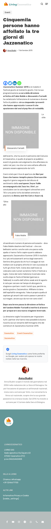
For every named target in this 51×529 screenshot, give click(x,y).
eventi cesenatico (24, 333)
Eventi (7, 12)
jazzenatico (9, 338)
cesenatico (9, 333)
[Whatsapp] (19, 83)
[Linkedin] (15, 83)
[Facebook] (5, 83)
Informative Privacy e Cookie (16, 495)
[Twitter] (10, 83)
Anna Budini (11, 50)
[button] (46, 4)
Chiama (6, 479)
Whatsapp (16, 479)
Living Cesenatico (19, 354)
